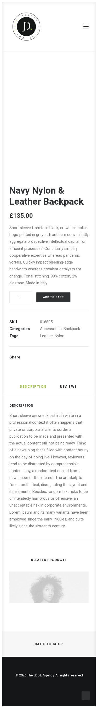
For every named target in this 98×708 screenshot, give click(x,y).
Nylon (59, 335)
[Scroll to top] (86, 695)
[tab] (69, 388)
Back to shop (49, 644)
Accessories (51, 328)
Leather (46, 335)
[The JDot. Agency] (26, 26)
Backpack (72, 328)
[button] (86, 26)
